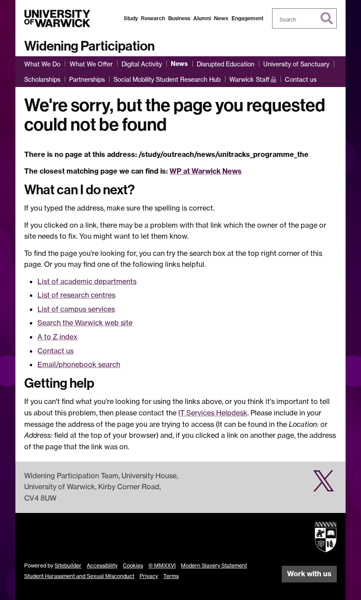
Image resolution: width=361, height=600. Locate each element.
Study (131, 18)
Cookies (133, 565)
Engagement (247, 18)
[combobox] (304, 18)
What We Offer (91, 64)
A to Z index (57, 336)
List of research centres (76, 295)
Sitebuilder (68, 565)
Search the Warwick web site (85, 322)
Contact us (301, 79)
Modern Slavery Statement (214, 565)
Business (179, 18)
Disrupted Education (225, 64)
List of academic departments (86, 281)
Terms (171, 576)
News (221, 18)
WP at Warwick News (205, 171)
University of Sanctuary (296, 64)
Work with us (309, 573)
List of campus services (76, 309)
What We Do (42, 64)
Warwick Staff (252, 79)
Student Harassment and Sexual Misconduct (79, 576)
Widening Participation (89, 46)
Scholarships (42, 79)
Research (153, 18)
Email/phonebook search (78, 364)
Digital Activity (142, 64)
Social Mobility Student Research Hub (167, 79)
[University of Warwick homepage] (57, 18)
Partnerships (87, 79)
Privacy (149, 576)
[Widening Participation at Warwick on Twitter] (323, 485)
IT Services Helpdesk (212, 412)
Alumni (202, 18)
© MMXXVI (162, 565)
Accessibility (102, 565)
